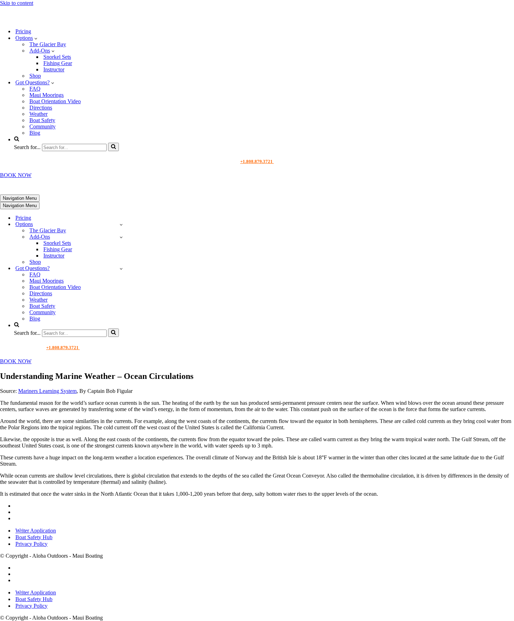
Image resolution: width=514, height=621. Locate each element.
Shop (35, 76)
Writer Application (35, 531)
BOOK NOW (15, 175)
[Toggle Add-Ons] (121, 237)
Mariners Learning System (47, 391)
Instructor (53, 69)
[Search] (113, 147)
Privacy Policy (31, 544)
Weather (38, 114)
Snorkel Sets (57, 57)
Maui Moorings (46, 95)
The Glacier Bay (47, 44)
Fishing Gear (57, 63)
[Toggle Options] (121, 224)
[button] (36, 38)
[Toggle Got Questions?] (121, 268)
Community (42, 126)
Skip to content (16, 3)
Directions (40, 108)
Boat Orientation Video (55, 101)
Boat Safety (42, 120)
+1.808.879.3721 (257, 161)
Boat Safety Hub (33, 537)
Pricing (23, 31)
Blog (34, 133)
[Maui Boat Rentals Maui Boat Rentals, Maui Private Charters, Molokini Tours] (47, 19)
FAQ (35, 89)
